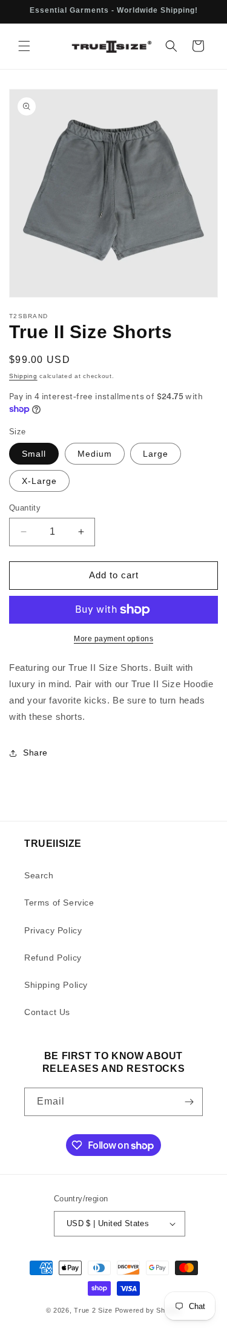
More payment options (113, 639)
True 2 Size (93, 1310)
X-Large (39, 481)
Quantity (25, 507)
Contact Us (47, 1012)
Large (155, 454)
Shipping (23, 376)
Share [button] (35, 752)
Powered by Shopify (148, 1310)
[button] (24, 46)
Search (39, 875)
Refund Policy (53, 957)
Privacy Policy (53, 930)
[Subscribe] (189, 1102)
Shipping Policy (56, 985)
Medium (94, 454)
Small (34, 454)
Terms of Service (59, 902)
